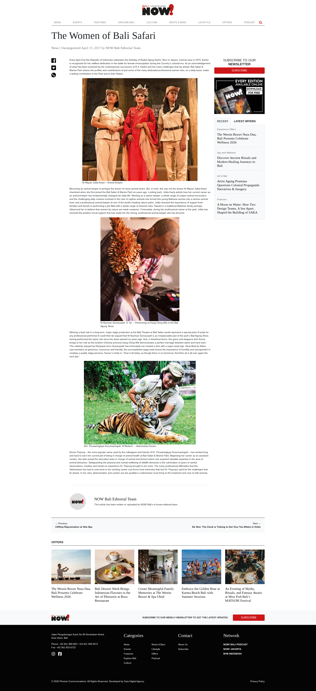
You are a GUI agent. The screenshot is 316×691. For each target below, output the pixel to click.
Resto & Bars (177, 22)
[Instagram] (53, 653)
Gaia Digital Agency (134, 681)
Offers (227, 22)
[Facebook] (60, 653)
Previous (61, 523)
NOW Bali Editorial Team (123, 48)
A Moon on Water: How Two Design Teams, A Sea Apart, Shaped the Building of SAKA (237, 208)
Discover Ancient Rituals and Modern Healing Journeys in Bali (236, 161)
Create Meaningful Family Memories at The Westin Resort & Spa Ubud (156, 592)
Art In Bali (222, 176)
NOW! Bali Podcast (235, 644)
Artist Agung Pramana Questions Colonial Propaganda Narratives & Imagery (238, 185)
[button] (260, 22)
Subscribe (183, 649)
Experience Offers (226, 129)
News (57, 22)
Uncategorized (70, 48)
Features (100, 22)
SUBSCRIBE (249, 617)
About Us (183, 644)
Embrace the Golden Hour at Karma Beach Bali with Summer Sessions (201, 592)
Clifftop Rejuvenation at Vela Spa (73, 527)
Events (77, 22)
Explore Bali (126, 22)
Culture (152, 22)
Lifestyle (204, 22)
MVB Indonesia (232, 653)
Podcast (249, 22)
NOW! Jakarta (232, 649)
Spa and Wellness (226, 152)
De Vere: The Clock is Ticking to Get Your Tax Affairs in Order (226, 527)
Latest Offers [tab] (245, 121)
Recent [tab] (222, 121)
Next (257, 523)
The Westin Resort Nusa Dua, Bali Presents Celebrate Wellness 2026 (236, 138)
